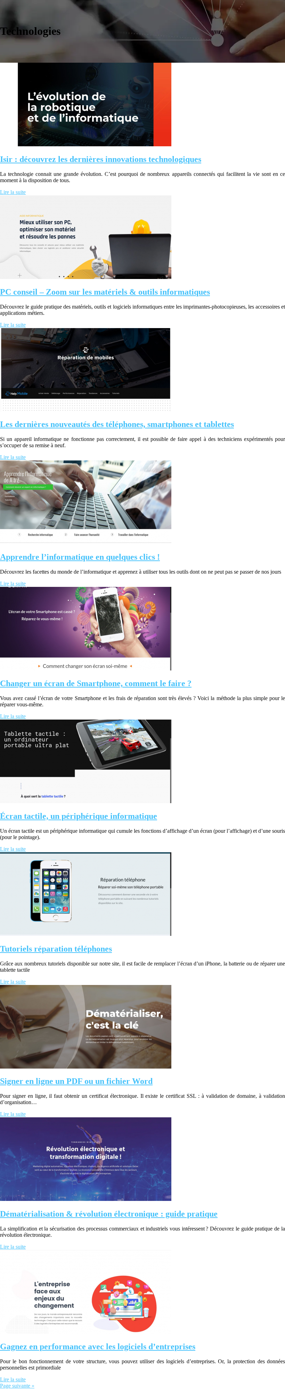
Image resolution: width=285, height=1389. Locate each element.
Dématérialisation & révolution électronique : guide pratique (109, 1213)
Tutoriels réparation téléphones (56, 948)
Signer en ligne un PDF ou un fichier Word (76, 1081)
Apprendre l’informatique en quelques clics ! (80, 556)
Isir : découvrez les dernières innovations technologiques (100, 159)
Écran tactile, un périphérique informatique (78, 816)
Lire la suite (13, 192)
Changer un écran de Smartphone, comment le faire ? (96, 683)
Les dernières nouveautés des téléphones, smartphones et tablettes (117, 424)
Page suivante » (17, 1386)
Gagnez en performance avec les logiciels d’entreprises (97, 1346)
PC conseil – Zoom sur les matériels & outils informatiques (105, 291)
